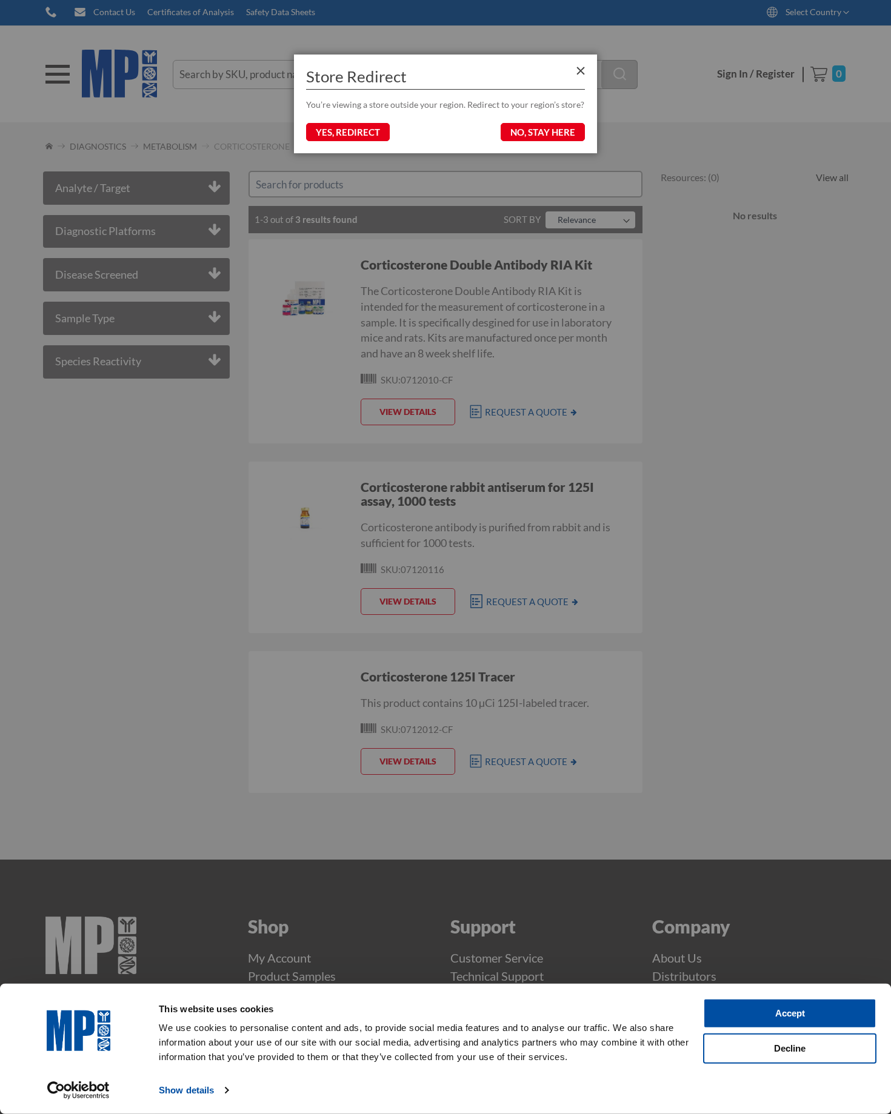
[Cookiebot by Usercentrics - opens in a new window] (78, 1090)
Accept (790, 1013)
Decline (790, 1048)
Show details (186, 1090)
